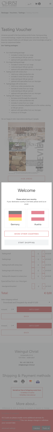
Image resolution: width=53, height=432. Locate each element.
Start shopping (26, 242)
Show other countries (26, 234)
